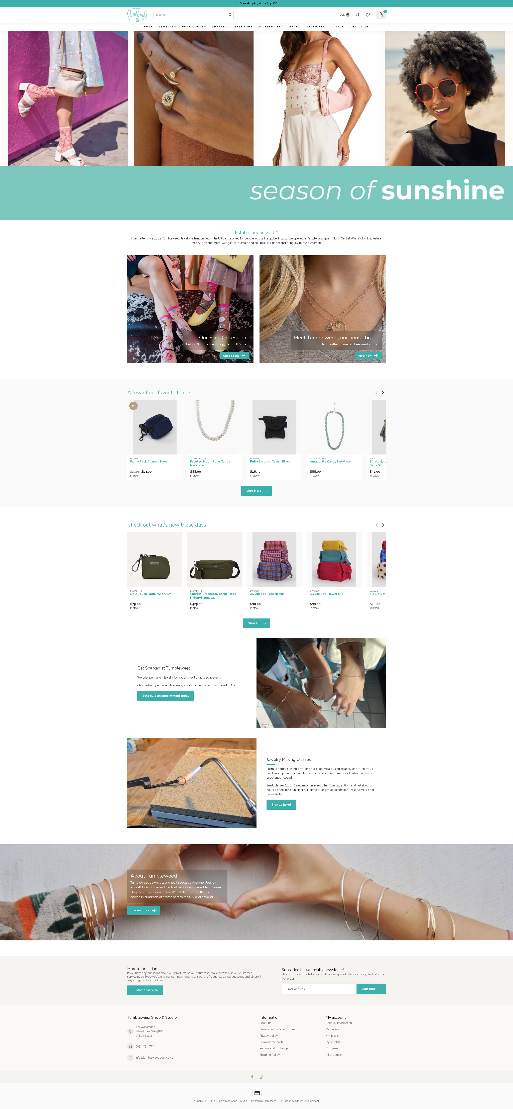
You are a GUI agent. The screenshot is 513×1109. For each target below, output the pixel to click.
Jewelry (166, 26)
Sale (339, 26)
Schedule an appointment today (165, 695)
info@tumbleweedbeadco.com (156, 1057)
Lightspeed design (289, 1100)
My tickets (332, 1035)
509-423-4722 (145, 1046)
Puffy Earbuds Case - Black (270, 461)
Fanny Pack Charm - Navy (149, 461)
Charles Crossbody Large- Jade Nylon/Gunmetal (213, 595)
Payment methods (271, 1042)
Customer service (145, 990)
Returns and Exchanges (275, 1048)
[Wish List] (368, 15)
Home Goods (193, 26)
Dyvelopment (311, 1100)
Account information (339, 1023)
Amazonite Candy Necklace (330, 461)
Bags (293, 26)
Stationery (316, 26)
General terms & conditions (277, 1029)
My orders (332, 1029)
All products (334, 1054)
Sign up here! (281, 804)
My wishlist (333, 1042)
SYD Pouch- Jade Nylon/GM (150, 594)
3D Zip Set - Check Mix (267, 594)
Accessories (269, 26)
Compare (332, 1048)
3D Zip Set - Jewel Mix (326, 594)
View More (254, 490)
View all (254, 623)
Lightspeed (270, 1100)
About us (265, 1023)
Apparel (219, 26)
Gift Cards (359, 26)
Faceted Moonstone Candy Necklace (210, 463)
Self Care (243, 26)
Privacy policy (269, 1035)
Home (148, 26)
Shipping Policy (270, 1054)
